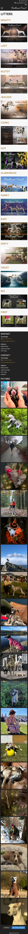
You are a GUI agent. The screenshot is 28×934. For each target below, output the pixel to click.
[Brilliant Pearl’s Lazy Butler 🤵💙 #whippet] (14, 857)
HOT (3, 148)
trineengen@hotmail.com (21, 2)
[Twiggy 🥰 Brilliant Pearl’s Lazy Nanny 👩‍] (14, 612)
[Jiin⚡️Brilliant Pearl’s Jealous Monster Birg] (14, 667)
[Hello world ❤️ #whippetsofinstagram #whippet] (14, 394)
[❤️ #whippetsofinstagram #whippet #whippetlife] (14, 476)
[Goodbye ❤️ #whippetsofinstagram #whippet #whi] (14, 449)
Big (3, 291)
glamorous (8, 172)
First (4, 312)
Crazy (5, 267)
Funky (5, 195)
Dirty (4, 243)
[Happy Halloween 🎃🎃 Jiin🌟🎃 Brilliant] (14, 530)
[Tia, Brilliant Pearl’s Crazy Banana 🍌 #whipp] (14, 558)
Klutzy (5, 71)
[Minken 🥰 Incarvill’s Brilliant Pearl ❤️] (14, 585)
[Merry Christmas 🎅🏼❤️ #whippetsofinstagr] (14, 803)
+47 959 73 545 (23, 0)
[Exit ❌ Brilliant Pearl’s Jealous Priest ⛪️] (14, 830)
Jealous (6, 97)
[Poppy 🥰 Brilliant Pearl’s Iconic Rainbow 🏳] (14, 422)
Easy (4, 219)
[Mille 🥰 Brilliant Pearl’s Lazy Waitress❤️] (14, 639)
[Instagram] (26, 4)
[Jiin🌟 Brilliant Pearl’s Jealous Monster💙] (14, 884)
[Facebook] (25, 4)
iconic (5, 122)
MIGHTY (5, 20)
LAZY (4, 45)
